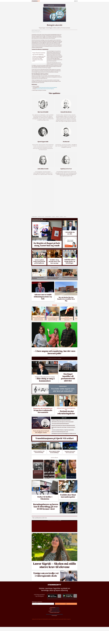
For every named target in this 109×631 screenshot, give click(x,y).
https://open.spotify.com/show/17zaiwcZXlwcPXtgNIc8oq (48, 87)
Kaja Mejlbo (57, 607)
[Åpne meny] (77, 1)
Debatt (54, 305)
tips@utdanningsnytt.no (56, 608)
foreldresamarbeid (48, 216)
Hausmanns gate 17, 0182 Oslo (55, 611)
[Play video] (49, 469)
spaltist (65, 216)
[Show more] (39, 63)
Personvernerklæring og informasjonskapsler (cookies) (54, 614)
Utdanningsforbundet (55, 609)
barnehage (57, 216)
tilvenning (53, 216)
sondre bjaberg (34, 216)
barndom (61, 216)
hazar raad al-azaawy (41, 216)
